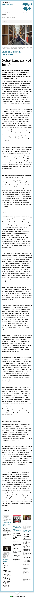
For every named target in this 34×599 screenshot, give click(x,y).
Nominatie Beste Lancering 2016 (17, 536)
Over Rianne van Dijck (11, 17)
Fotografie (4, 12)
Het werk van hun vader (26, 536)
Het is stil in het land (6, 529)
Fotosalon (4, 14)
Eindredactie (26, 12)
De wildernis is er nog (6, 566)
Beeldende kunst (11, 12)
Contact (3, 17)
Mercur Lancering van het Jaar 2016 (17, 551)
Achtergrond (19, 12)
